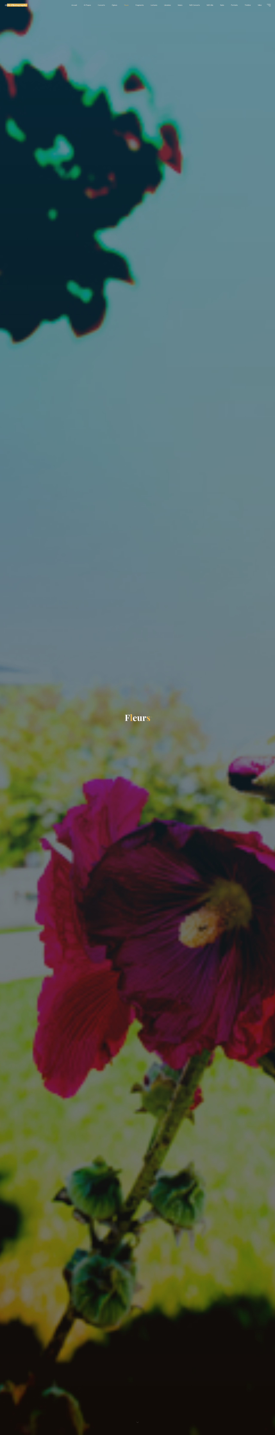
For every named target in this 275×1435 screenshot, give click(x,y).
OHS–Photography (16, 5)
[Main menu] (269, 5)
